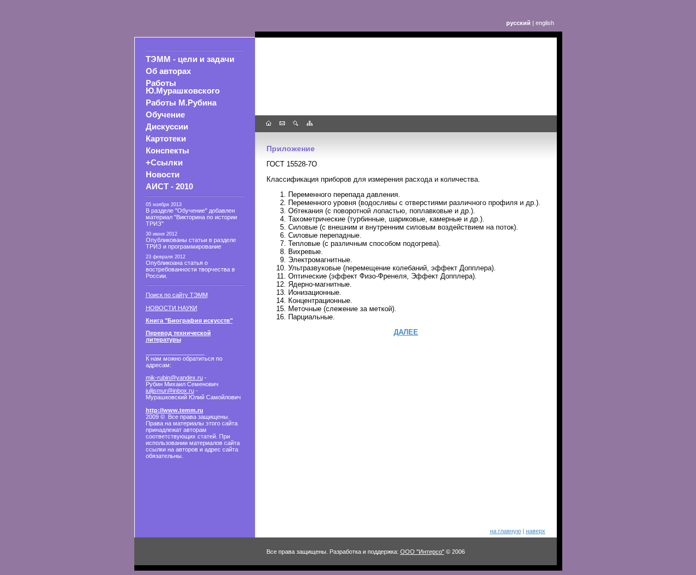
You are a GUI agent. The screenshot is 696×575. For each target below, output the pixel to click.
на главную (505, 531)
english (545, 23)
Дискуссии (167, 126)
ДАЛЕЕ (406, 332)
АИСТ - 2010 (169, 186)
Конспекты (167, 150)
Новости (162, 174)
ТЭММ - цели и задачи (190, 59)
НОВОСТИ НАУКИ (171, 308)
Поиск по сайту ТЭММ (177, 295)
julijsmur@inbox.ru (170, 390)
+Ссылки (164, 162)
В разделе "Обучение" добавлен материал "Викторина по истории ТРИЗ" (191, 217)
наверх (535, 531)
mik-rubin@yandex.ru (174, 377)
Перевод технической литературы (178, 336)
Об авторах (168, 71)
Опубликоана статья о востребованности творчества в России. (190, 269)
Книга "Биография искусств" (189, 320)
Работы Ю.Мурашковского (183, 87)
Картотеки (166, 138)
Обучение (165, 114)
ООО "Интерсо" (422, 551)
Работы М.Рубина (181, 102)
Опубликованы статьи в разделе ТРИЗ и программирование (191, 243)
